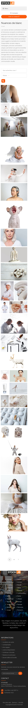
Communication (21, 593)
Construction (10, 582)
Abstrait (19, 579)
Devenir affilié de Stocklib (9, 657)
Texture (9, 601)
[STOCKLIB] (7, 3)
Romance (20, 610)
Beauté (19, 585)
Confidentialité (6, 645)
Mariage (19, 601)
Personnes (20, 607)
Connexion (15, 13)
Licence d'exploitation (8, 650)
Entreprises (10, 587)
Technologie (10, 599)
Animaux (19, 582)
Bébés (19, 587)
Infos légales (6, 647)
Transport (9, 604)
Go (20, 673)
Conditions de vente (8, 642)
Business (19, 590)
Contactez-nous (9, 692)
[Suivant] (18, 559)
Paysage (19, 604)
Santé (8, 596)
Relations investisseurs (8, 655)
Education (9, 585)
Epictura (14, 702)
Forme (19, 596)
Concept (9, 579)
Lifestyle (19, 599)
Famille (8, 590)
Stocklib (21, 702)
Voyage (9, 610)
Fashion (9, 593)
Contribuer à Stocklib (8, 652)
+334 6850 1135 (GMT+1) (11, 690)
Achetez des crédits (16, 623)
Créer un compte (13, 16)
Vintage (9, 607)
